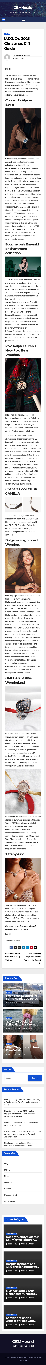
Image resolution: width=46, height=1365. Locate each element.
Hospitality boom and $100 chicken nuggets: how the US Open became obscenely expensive (19, 1113)
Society (7, 1189)
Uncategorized (10, 1195)
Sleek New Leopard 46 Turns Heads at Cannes (22, 997)
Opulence (8, 1182)
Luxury (7, 33)
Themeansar (23, 1360)
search (7, 1069)
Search (35, 1078)
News (6, 1176)
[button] (43, 20)
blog (6, 1164)
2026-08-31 (12, 1244)
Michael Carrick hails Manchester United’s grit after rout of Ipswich (23, 1294)
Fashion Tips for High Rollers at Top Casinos (12, 957)
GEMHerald (23, 7)
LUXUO (23, 1054)
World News (9, 1201)
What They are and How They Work (22, 1049)
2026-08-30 (12, 1271)
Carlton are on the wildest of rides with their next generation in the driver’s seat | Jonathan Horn (22, 1134)
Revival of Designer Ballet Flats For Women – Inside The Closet (23, 1024)
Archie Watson (27, 1244)
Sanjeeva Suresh (23, 55)
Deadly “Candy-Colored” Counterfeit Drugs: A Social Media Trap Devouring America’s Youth (22, 1102)
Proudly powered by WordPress (16, 1357)
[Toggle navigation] (23, 19)
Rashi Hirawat (27, 1028)
